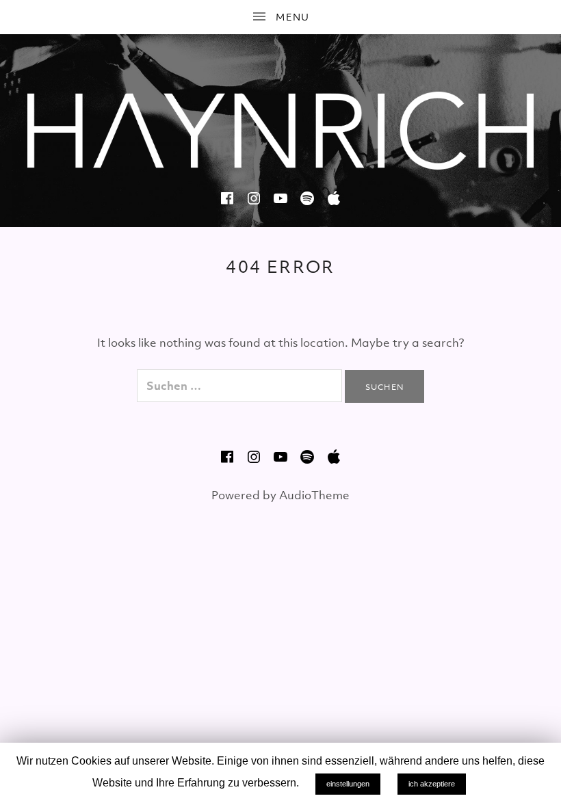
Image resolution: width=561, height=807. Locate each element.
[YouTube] (280, 198)
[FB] (227, 198)
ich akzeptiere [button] (431, 784)
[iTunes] (334, 198)
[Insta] (254, 198)
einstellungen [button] (347, 784)
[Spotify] (307, 198)
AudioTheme (314, 495)
